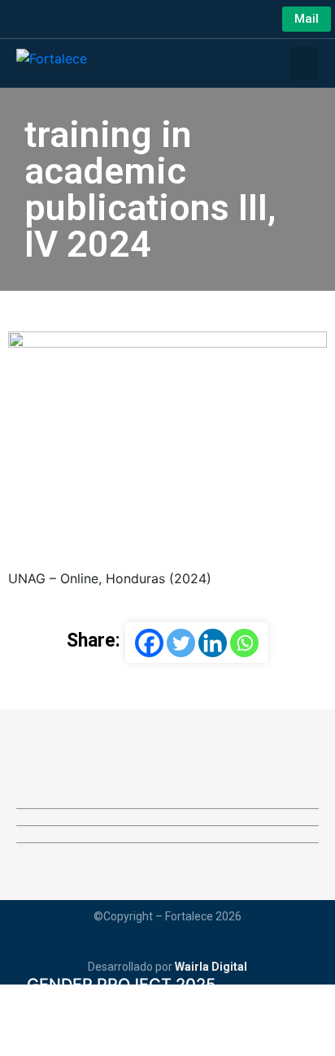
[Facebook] (149, 643)
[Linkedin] (212, 643)
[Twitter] (181, 643)
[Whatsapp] (244, 643)
